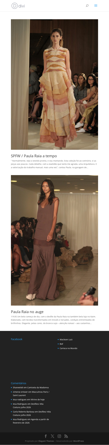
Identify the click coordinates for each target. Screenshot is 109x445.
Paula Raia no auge (27, 311)
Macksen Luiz (66, 339)
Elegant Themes (46, 441)
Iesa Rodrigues (20, 404)
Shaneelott (18, 387)
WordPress (78, 441)
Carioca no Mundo (68, 348)
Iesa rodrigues (20, 399)
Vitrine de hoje (38, 399)
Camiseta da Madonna (38, 387)
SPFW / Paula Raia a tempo (34, 155)
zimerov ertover (20, 392)
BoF (61, 344)
